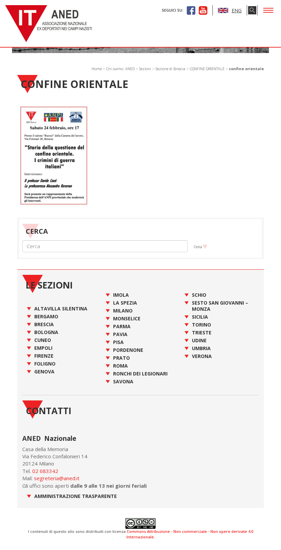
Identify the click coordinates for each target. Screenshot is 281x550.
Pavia (120, 334)
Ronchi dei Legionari (140, 373)
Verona (202, 356)
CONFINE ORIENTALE (207, 68)
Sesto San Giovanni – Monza (220, 305)
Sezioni (145, 68)
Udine (199, 340)
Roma (120, 365)
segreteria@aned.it (57, 478)
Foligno (45, 363)
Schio (199, 295)
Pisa (118, 342)
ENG (237, 10)
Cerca (198, 246)
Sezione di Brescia (170, 68)
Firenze (43, 356)
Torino (201, 324)
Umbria (201, 348)
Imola (121, 295)
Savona (123, 381)
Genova (44, 371)
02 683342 (45, 471)
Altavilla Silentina (60, 308)
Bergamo (46, 316)
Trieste (201, 332)
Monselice (126, 318)
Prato (121, 358)
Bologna (46, 332)
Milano (123, 310)
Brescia (44, 324)
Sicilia (200, 317)
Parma (122, 326)
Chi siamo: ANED (120, 68)
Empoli (43, 348)
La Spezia (125, 302)
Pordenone (128, 350)
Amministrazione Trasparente (75, 496)
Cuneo (42, 340)
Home (96, 68)
